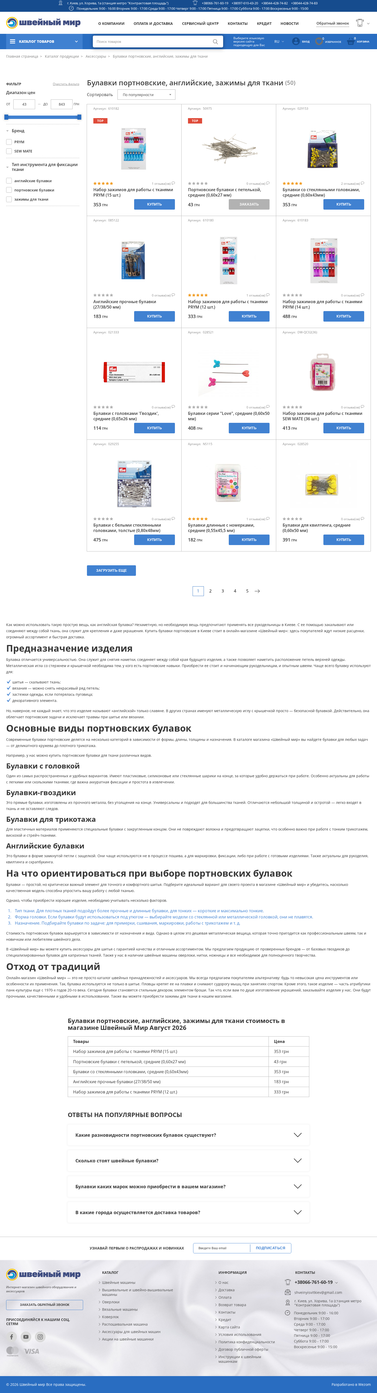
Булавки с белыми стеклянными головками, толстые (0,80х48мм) (127, 528)
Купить (154, 204)
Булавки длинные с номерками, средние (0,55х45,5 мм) (221, 528)
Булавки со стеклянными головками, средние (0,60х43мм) (321, 192)
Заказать (249, 204)
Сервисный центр (200, 23)
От (8, 104)
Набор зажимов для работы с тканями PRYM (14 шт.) (322, 304)
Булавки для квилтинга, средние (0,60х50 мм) (317, 528)
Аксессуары (95, 56)
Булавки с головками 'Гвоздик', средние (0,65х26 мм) (126, 416)
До (45, 104)
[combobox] (146, 94)
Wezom (364, 1384)
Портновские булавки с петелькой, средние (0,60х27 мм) (224, 192)
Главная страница (22, 56)
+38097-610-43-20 (245, 3)
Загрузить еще (111, 570)
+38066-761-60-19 (215, 3)
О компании (111, 23)
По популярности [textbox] (138, 94)
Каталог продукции (61, 56)
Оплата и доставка (153, 23)
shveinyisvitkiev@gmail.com (318, 1292)
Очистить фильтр (66, 84)
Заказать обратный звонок (44, 1305)
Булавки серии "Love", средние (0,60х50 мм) (229, 416)
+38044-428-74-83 (304, 3)
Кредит (264, 23)
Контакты (238, 23)
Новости (290, 23)
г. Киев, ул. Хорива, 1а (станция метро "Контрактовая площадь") (117, 3)
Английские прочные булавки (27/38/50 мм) (124, 304)
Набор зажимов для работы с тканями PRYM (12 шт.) (228, 304)
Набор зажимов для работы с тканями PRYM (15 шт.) (133, 192)
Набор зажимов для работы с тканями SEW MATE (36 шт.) (322, 416)
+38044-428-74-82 (274, 3)
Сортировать (100, 94)
